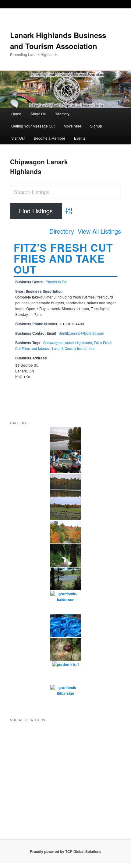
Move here (72, 125)
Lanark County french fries (73, 348)
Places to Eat (56, 281)
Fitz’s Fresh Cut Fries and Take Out (63, 258)
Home (16, 113)
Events (79, 138)
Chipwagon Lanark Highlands (67, 342)
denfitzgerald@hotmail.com (81, 333)
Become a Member (49, 138)
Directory (62, 113)
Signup (96, 125)
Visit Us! (18, 138)
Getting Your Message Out (33, 125)
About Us (38, 113)
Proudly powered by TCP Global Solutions (65, 851)
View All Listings (99, 231)
